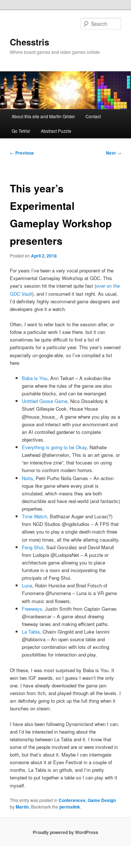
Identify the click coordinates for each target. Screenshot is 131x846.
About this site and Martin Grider (43, 116)
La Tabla (31, 631)
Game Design (102, 800)
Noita (27, 478)
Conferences (72, 800)
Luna (27, 585)
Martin (22, 806)
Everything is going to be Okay (54, 447)
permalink (69, 806)
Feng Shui (32, 547)
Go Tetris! (21, 131)
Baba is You (34, 378)
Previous (22, 152)
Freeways (32, 608)
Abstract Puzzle (56, 131)
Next (113, 152)
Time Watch (34, 516)
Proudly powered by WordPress (65, 832)
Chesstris (29, 42)
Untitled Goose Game (44, 401)
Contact (93, 116)
